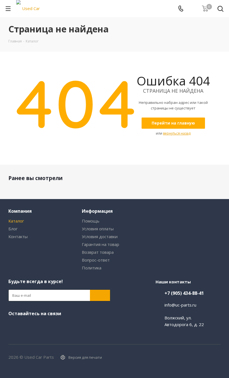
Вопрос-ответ (96, 260)
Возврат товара (98, 252)
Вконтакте (12, 325)
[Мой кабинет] (193, 8)
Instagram (24, 325)
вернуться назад (176, 133)
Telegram (35, 325)
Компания (20, 211)
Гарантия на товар (100, 244)
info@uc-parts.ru (180, 305)
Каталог (16, 221)
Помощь (90, 221)
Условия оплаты (98, 228)
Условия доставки (100, 236)
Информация (97, 211)
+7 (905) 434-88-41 (184, 293)
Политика (91, 268)
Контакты (18, 236)
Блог (13, 228)
